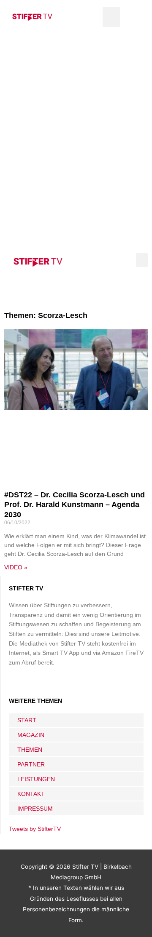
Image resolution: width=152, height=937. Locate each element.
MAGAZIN (30, 734)
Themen (29, 749)
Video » (15, 567)
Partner (31, 764)
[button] (111, 17)
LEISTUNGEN (36, 779)
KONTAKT (31, 793)
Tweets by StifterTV (35, 829)
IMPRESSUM (35, 808)
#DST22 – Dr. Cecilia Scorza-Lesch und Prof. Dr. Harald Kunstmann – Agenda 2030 (74, 505)
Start (26, 720)
